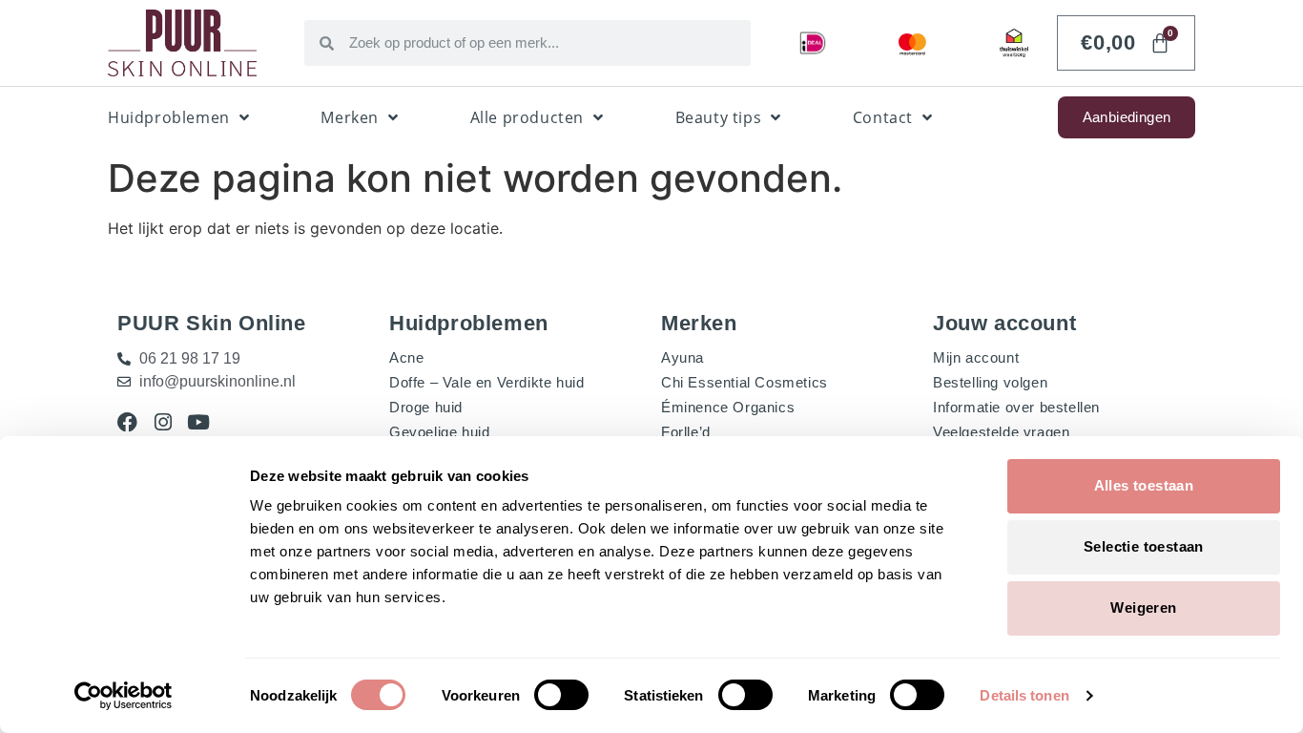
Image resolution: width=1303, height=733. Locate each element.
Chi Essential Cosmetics (744, 382)
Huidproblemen (169, 117)
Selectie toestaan (1144, 546)
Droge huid (426, 407)
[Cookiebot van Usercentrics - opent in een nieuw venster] (123, 695)
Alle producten (527, 117)
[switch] (561, 695)
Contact (883, 117)
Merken (350, 117)
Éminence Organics (728, 407)
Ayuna (682, 357)
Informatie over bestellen (1016, 407)
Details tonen (1024, 695)
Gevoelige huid (439, 432)
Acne (406, 357)
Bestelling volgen (990, 382)
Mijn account (976, 357)
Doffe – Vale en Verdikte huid (486, 382)
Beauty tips (718, 117)
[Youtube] (198, 422)
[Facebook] (127, 422)
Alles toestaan (1144, 485)
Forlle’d (686, 432)
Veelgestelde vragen (1001, 432)
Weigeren (1143, 607)
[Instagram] (163, 422)
